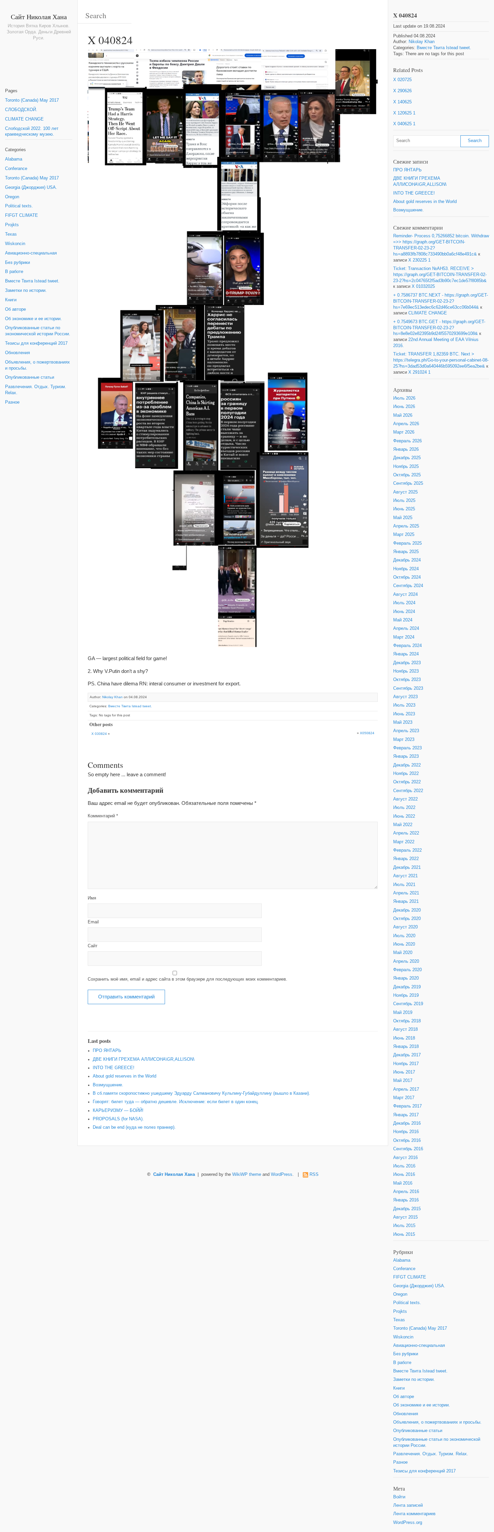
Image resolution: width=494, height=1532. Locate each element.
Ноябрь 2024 (406, 569)
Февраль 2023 (407, 748)
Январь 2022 (406, 858)
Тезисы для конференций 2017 (36, 343)
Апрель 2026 (406, 423)
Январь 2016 (406, 1200)
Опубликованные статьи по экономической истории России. (37, 331)
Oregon (12, 197)
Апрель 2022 (406, 833)
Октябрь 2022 (407, 782)
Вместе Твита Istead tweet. (32, 281)
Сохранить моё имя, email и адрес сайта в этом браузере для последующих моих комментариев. (187, 979)
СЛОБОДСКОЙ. (21, 109)
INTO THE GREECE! (113, 1067)
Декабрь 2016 (407, 1123)
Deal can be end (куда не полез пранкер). (134, 1127)
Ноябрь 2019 (406, 995)
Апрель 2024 (406, 628)
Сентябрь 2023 (408, 688)
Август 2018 (405, 1029)
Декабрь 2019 (407, 987)
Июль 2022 (404, 807)
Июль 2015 (404, 1225)
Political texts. (19, 206)
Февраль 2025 (407, 543)
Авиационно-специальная (31, 253)
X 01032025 (423, 286)
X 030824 (99, 734)
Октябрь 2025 (407, 475)
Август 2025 (405, 492)
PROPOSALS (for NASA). (118, 1119)
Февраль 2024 (407, 645)
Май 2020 (402, 952)
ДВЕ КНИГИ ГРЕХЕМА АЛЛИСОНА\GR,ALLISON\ (144, 1059)
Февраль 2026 (407, 441)
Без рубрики (17, 262)
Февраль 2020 (407, 969)
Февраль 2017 (407, 1106)
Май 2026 (402, 415)
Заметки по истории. (26, 290)
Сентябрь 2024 (408, 585)
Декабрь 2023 (407, 662)
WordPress (281, 1174)
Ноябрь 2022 (406, 773)
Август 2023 (405, 696)
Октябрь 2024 (407, 577)
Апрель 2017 (406, 1089)
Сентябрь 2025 (408, 483)
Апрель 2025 (406, 526)
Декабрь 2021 (407, 867)
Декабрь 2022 (407, 765)
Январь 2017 (406, 1115)
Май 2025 (402, 517)
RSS (314, 1174)
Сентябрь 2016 (408, 1149)
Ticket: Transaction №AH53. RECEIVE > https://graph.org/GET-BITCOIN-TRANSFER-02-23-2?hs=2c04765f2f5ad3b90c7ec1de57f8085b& (440, 274)
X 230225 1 (419, 260)
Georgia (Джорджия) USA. (31, 187)
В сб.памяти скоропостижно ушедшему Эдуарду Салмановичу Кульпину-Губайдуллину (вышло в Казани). (201, 1093)
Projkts (12, 225)
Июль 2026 (404, 398)
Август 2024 (405, 594)
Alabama (13, 159)
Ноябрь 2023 (406, 671)
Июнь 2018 (404, 1038)
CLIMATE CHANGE (24, 119)
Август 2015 (405, 1217)
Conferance (16, 168)
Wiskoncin (15, 243)
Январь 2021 (406, 901)
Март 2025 (403, 534)
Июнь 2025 (404, 509)
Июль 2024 (404, 603)
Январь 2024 (406, 654)
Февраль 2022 (407, 850)
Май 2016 (402, 1183)
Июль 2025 (404, 500)
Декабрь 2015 (407, 1208)
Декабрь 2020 (407, 910)
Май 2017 (402, 1080)
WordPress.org (407, 1522)
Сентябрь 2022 (408, 790)
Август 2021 (405, 876)
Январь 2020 (406, 978)
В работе (14, 271)
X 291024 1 (419, 372)
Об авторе (15, 309)
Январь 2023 (406, 756)
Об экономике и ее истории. (33, 318)
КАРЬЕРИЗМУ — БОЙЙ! (118, 1110)
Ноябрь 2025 (406, 466)
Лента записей (408, 1505)
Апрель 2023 (406, 730)
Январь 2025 (406, 551)
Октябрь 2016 (407, 1140)
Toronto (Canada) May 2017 (32, 100)
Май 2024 (402, 620)
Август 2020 (405, 927)
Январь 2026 (406, 449)
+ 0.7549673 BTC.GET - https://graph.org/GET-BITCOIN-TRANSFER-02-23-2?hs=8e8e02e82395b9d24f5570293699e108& (439, 327)
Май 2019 (402, 1012)
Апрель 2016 (406, 1191)
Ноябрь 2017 (406, 1063)
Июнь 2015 (404, 1234)
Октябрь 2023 (407, 679)
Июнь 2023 (404, 714)
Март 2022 (403, 842)
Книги (10, 300)
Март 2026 (403, 432)
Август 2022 (405, 799)
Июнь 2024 (404, 611)
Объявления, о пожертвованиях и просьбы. (37, 365)
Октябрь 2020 (407, 918)
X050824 (367, 733)
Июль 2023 (404, 705)
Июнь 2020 (404, 944)
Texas (11, 234)
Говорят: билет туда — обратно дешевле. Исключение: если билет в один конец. (176, 1101)
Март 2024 (403, 637)
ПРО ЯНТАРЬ (107, 1050)
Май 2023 (402, 722)
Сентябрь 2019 (408, 1003)
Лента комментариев (414, 1513)
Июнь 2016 (404, 1174)
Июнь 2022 (404, 816)
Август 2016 (405, 1157)
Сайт (92, 946)
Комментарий (103, 816)
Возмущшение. (108, 1085)
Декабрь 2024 (407, 560)
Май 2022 (402, 824)
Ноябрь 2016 (406, 1131)
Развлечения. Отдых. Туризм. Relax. (35, 389)
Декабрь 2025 (407, 457)
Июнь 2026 (404, 406)
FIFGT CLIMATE (21, 215)
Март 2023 (403, 739)
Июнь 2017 (404, 1072)
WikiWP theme (246, 1174)
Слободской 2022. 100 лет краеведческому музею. (31, 131)
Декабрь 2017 (407, 1055)
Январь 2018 (406, 1046)
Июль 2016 (404, 1166)
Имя (92, 898)
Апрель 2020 (406, 961)
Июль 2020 (404, 935)
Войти (399, 1497)
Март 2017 (403, 1097)
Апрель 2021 (406, 893)
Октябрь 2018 (407, 1021)
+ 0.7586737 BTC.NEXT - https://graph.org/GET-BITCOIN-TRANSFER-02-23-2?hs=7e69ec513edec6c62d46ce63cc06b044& (440, 301)
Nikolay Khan (112, 697)
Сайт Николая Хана (39, 16)
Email (93, 922)
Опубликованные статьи (29, 377)
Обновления (17, 352)
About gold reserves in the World (124, 1076)
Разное (12, 402)
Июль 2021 (404, 884)
